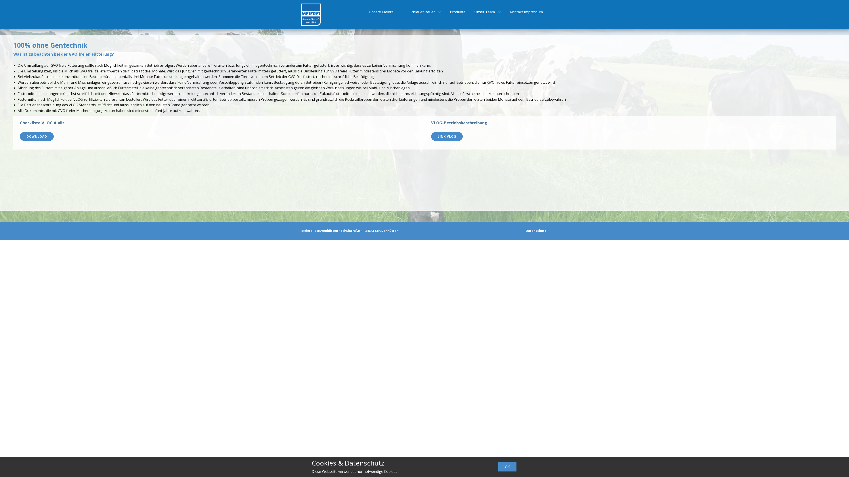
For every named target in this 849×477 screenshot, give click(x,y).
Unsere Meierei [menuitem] (381, 11)
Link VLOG (447, 136)
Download (37, 136)
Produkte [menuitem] (457, 11)
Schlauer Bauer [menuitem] (422, 11)
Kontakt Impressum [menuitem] (526, 11)
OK (507, 466)
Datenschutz (536, 231)
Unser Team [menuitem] (484, 11)
